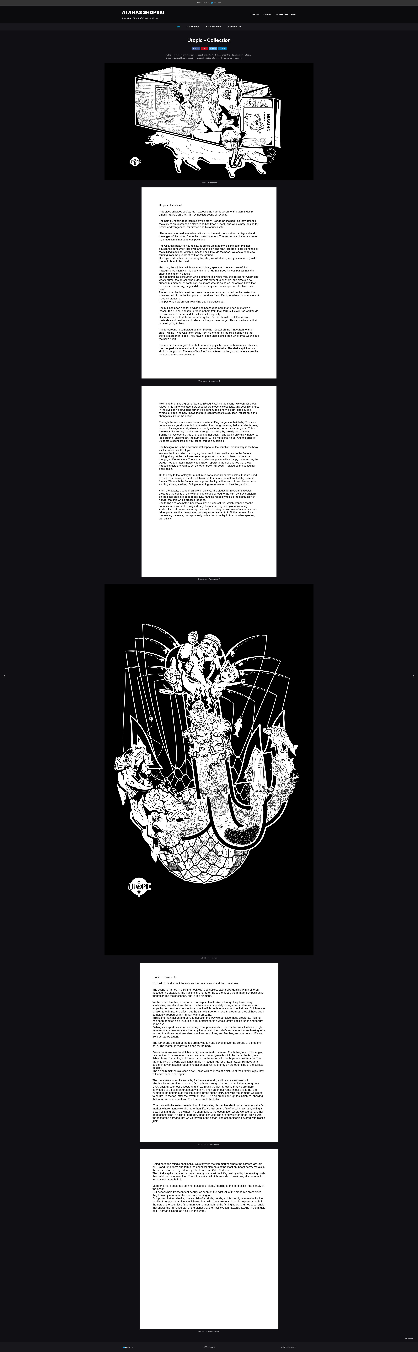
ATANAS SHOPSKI (143, 12)
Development (234, 27)
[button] (409, 1338)
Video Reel (255, 14)
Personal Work (282, 14)
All (178, 27)
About (293, 14)
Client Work (268, 14)
